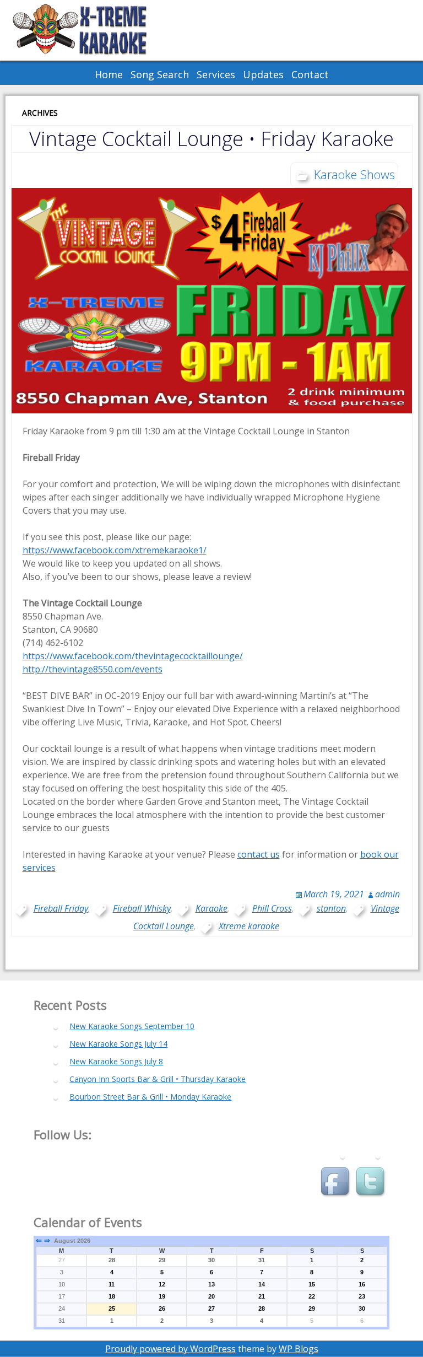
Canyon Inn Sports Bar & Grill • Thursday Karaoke (157, 1079)
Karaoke (211, 908)
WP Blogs (298, 1349)
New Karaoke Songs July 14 (118, 1043)
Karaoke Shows (354, 174)
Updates (263, 74)
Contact (310, 74)
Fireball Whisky (142, 908)
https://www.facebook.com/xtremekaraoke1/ (115, 550)
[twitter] (371, 1182)
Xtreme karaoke (249, 926)
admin (387, 894)
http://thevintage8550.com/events (92, 669)
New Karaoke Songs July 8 (116, 1061)
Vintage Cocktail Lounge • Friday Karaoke (211, 138)
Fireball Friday (61, 908)
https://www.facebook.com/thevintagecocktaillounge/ (133, 656)
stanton (331, 908)
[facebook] (336, 1182)
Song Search (160, 74)
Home (109, 74)
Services (216, 74)
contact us (258, 854)
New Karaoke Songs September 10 (131, 1026)
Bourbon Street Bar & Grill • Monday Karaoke (150, 1096)
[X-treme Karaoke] (93, 30)
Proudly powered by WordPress (170, 1349)
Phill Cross (272, 908)
